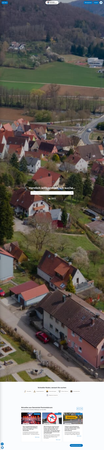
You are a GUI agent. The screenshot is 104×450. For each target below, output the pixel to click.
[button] (78, 408)
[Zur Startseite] (52, 2)
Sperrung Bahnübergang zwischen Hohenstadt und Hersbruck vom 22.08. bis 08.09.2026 (30, 428)
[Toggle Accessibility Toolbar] (2, 444)
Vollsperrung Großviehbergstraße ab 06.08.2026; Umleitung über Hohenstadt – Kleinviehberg (72, 428)
